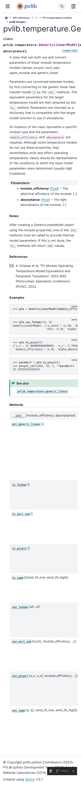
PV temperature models (57, 17)
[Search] (62, 6)
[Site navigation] (7, 6)
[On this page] (73, 6)
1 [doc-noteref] (34, 92)
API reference (21, 17)
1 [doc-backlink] (11, 266)
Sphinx (30, 779)
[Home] (6, 18)
